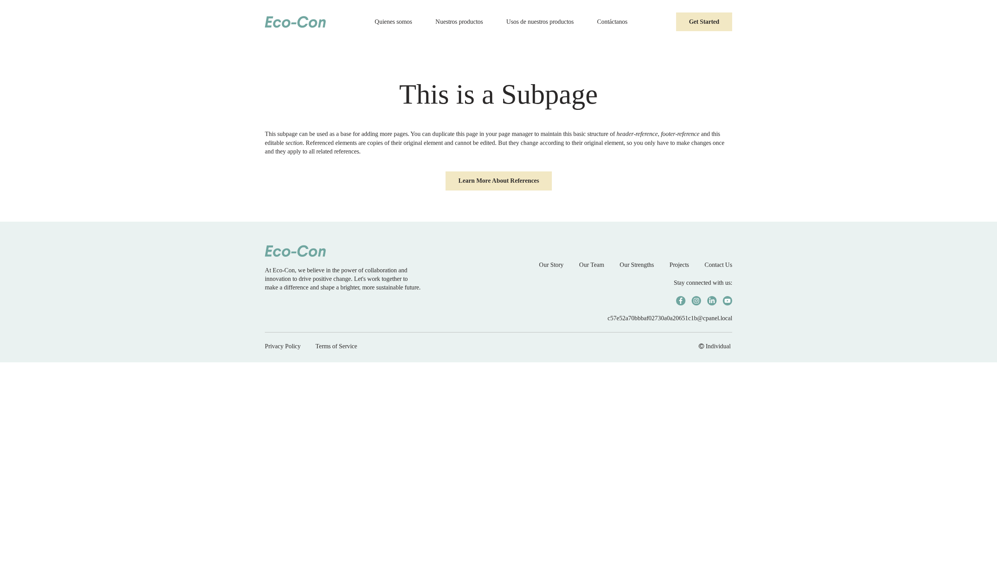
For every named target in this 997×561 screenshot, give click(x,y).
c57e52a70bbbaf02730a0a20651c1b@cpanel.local (670, 318)
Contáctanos (612, 21)
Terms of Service (336, 346)
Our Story (551, 264)
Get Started (704, 21)
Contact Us (718, 264)
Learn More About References (498, 180)
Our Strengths (637, 264)
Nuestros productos (459, 21)
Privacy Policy (283, 346)
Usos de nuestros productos (540, 21)
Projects (679, 264)
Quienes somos (393, 21)
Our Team (591, 264)
